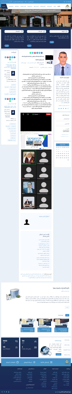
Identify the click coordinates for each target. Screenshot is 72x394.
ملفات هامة (66, 344)
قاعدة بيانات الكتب (17, 375)
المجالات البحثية (66, 377)
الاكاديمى (6, 94)
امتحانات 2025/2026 (11, 140)
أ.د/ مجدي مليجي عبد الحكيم (64, 105)
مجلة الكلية (55, 384)
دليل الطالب (55, 377)
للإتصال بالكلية (45, 362)
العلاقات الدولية (10, 362)
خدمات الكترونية (67, 349)
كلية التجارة (13, 84)
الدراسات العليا (13, 87)
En (25, 1)
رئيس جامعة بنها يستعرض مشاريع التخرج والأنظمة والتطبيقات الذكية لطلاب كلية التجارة (43, 259)
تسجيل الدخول (31, 1)
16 (56, 153)
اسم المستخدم (66, 118)
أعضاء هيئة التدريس (29, 387)
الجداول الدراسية (43, 372)
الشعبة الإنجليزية (12, 130)
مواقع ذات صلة (66, 384)
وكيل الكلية (55, 372)
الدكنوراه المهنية (12, 94)
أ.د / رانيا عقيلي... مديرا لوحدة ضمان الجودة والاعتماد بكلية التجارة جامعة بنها (43, 265)
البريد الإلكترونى (43, 67)
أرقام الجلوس (43, 375)
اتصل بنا (3, 6)
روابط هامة (67, 340)
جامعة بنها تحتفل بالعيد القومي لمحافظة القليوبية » (37, 277)
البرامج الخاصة (60, 315)
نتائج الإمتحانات (43, 384)
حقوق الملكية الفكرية (17, 377)
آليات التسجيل (54, 379)
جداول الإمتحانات (43, 374)
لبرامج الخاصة (13, 135)
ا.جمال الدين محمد (44, 216)
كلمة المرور (67, 123)
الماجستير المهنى (12, 91)
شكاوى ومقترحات (65, 379)
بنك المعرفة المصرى (17, 381)
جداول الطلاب (13, 137)
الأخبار (22, 62)
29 (58, 157)
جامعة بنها (6, 87)
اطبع (49, 67)
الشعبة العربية (13, 133)
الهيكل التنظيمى (66, 375)
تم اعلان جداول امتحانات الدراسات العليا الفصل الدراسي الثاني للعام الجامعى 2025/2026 (10, 66)
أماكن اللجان (44, 377)
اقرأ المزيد (58, 354)
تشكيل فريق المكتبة (17, 372)
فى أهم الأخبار (8, 81)
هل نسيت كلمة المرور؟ (65, 134)
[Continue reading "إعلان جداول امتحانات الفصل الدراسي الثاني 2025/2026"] (13, 112)
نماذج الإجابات (43, 383)
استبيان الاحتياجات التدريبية (18, 1)
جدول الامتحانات (12, 89)
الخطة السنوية (29, 374)
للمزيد (67, 307)
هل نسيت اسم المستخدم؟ (64, 136)
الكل (67, 315)
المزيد (52, 42)
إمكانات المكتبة (18, 374)
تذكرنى (68, 128)
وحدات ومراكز (67, 354)
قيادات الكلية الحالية (65, 372)
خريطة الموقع (28, 362)
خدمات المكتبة (18, 379)
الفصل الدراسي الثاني (11, 128)
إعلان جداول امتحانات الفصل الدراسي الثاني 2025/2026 (10, 107)
